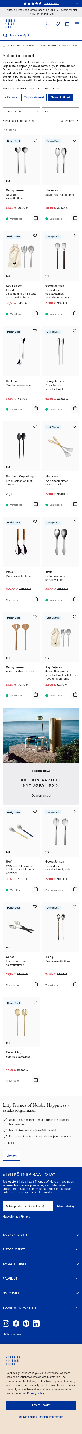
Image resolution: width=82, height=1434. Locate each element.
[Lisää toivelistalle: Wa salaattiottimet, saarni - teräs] (74, 426)
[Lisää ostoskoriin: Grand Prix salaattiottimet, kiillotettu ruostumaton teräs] (36, 313)
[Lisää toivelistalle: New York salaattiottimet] (34, 140)
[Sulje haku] (78, 35)
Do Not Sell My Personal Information (41, 1417)
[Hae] (5, 35)
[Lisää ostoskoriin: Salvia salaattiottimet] (75, 984)
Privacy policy (35, 1393)
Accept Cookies (41, 1405)
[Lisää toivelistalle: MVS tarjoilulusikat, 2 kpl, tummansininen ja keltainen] (34, 811)
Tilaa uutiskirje (66, 1206)
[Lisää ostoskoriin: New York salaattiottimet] (36, 217)
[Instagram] (6, 1323)
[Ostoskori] (67, 23)
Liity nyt (11, 1155)
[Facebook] (16, 1323)
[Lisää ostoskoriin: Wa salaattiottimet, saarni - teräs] (75, 504)
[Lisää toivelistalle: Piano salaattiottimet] (34, 521)
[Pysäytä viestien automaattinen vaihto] (77, 3)
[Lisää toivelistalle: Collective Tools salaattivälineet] (74, 521)
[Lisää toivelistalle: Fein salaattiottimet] (34, 1002)
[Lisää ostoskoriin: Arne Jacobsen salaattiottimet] (75, 408)
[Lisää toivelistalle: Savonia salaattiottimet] (74, 140)
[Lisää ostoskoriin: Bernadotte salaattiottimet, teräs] (75, 889)
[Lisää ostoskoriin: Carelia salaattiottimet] (36, 408)
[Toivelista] (57, 23)
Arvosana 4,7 (51, 3)
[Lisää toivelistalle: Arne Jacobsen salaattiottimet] (74, 330)
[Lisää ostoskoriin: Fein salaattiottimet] (36, 1079)
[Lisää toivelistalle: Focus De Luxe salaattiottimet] (34, 906)
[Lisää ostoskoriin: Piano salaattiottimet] (36, 599)
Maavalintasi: (11, 1216)
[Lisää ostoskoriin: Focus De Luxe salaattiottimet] (36, 984)
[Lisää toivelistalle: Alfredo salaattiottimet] (34, 616)
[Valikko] (77, 23)
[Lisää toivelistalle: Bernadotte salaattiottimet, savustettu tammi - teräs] (74, 235)
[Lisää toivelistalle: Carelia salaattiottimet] (34, 330)
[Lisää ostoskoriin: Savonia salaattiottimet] (75, 217)
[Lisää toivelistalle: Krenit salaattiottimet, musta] (34, 426)
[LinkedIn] (36, 1323)
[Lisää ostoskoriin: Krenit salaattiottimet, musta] (36, 504)
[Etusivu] (4, 45)
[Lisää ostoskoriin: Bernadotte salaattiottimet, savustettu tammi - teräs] (75, 313)
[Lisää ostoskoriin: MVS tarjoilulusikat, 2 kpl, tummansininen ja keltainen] (36, 889)
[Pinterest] (26, 1323)
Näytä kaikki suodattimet (18, 121)
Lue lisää (8, 1143)
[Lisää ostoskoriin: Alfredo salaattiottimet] (36, 694)
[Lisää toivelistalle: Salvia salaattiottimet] (74, 906)
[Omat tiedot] (48, 23)
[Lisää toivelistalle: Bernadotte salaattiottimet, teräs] (74, 811)
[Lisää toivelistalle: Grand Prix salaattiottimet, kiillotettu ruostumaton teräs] (34, 235)
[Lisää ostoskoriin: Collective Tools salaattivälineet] (75, 599)
